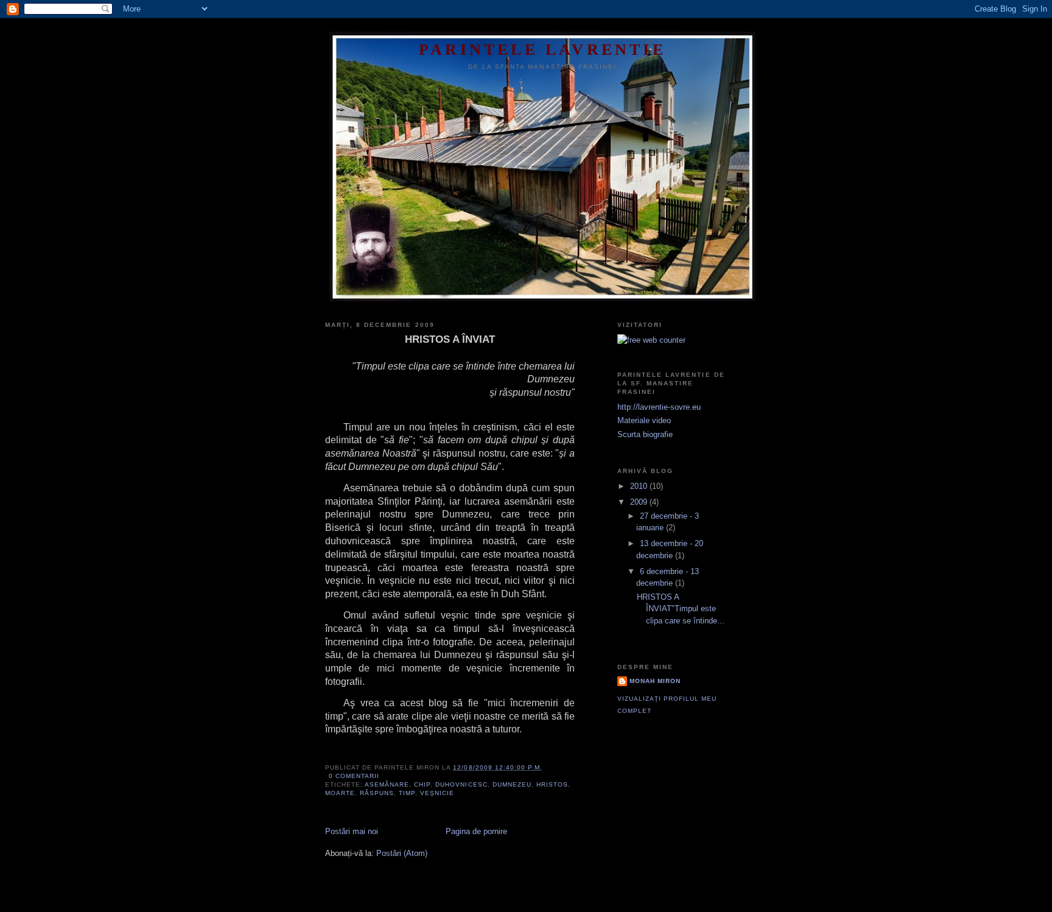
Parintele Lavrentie (542, 49)
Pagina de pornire (476, 831)
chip (422, 784)
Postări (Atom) (401, 853)
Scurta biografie (645, 434)
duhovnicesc (461, 784)
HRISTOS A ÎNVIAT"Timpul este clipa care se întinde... (680, 608)
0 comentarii (354, 776)
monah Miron (655, 681)
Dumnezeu (512, 784)
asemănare (387, 784)
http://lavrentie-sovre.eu (659, 407)
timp (407, 793)
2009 (640, 502)
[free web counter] (651, 340)
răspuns (377, 793)
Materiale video (644, 420)
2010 (640, 486)
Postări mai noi (351, 831)
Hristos (552, 784)
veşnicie (437, 793)
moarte (340, 793)
